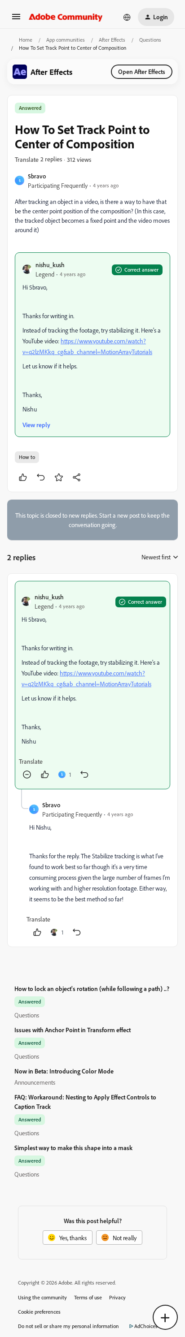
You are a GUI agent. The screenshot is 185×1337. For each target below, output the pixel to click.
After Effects (112, 39)
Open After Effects (141, 71)
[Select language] (127, 17)
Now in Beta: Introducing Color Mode (64, 1071)
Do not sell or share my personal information (68, 1326)
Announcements (34, 1082)
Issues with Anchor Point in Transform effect (72, 1030)
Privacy (117, 1297)
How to (27, 457)
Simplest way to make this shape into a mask (73, 1147)
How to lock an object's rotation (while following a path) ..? (91, 988)
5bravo (37, 176)
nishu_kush (50, 264)
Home (25, 39)
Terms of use (88, 1297)
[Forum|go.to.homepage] (66, 17)
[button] (16, 19)
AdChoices (146, 1326)
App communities (65, 39)
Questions (150, 39)
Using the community (42, 1297)
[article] (92, 685)
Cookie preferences (39, 1311)
